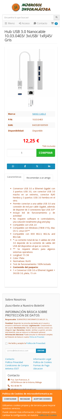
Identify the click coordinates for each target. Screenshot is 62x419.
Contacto (41, 23)
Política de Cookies (48, 415)
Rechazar (25, 399)
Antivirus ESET (12, 368)
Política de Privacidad (36, 337)
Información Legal (42, 359)
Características (14, 176)
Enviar (40, 350)
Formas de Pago (41, 365)
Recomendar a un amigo (38, 177)
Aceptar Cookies (42, 399)
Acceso (25, 23)
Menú (11, 23)
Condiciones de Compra (17, 365)
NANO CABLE (39, 113)
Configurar (10, 399)
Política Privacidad (14, 362)
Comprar (46, 152)
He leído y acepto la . (27, 343)
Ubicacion (38, 368)
